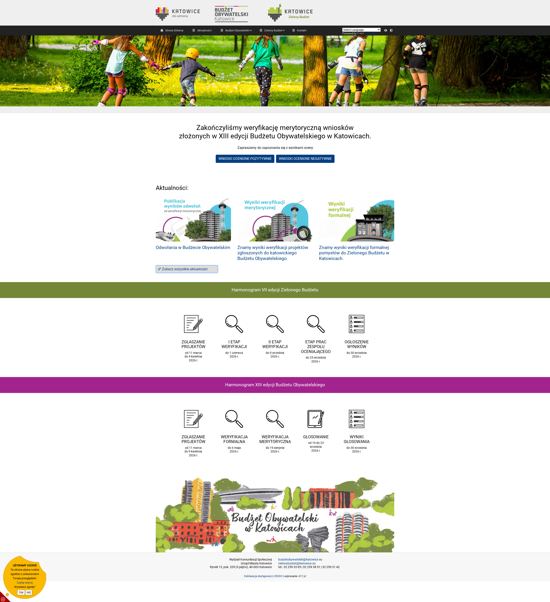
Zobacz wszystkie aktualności (184, 269)
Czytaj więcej (25, 582)
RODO (278, 576)
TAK (21, 592)
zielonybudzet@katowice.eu (297, 563)
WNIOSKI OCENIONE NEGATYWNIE (305, 159)
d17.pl (302, 576)
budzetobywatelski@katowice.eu (300, 559)
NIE (29, 592)
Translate (371, 33)
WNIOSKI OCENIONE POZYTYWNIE (245, 159)
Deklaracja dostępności (258, 576)
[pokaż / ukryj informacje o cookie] (5, 596)
